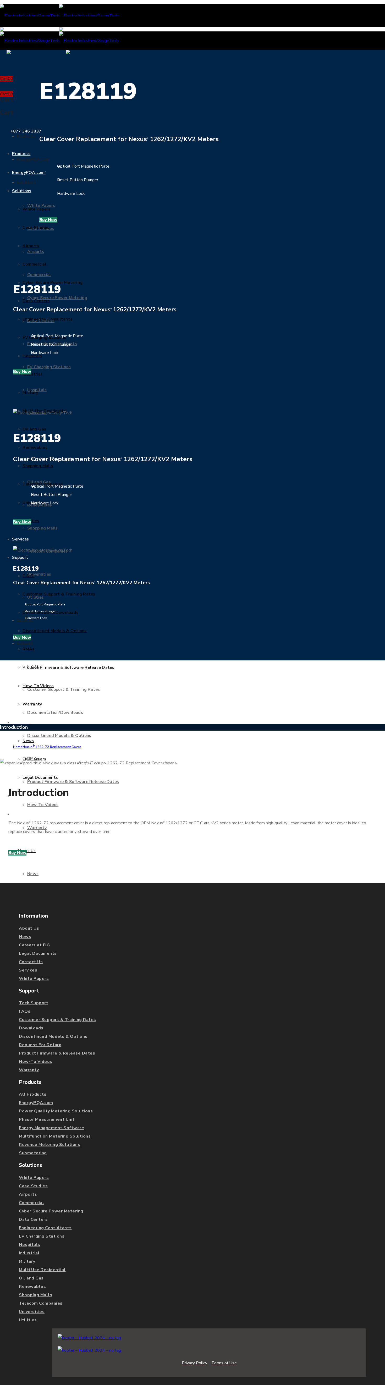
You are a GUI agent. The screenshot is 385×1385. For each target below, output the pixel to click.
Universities (32, 1312)
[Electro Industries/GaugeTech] (59, 16)
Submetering (33, 1153)
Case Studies (33, 1186)
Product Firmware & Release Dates (57, 1053)
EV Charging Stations (41, 1236)
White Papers (34, 978)
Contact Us (31, 962)
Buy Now (48, 220)
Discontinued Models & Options (53, 1036)
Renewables (32, 1286)
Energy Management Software (51, 1128)
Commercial (31, 1203)
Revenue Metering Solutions (49, 1144)
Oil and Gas (31, 1278)
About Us (29, 928)
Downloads (31, 1028)
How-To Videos (35, 1061)
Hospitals (29, 1245)
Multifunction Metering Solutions (55, 1136)
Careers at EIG (34, 945)
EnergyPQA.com (36, 1103)
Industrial (29, 1253)
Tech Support (33, 1003)
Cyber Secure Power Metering (51, 1211)
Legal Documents (38, 953)
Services (28, 970)
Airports (28, 1194)
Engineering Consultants (45, 1228)
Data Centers (33, 1219)
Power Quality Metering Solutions (56, 1111)
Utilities (28, 1320)
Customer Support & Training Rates (57, 1020)
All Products (32, 1094)
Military (27, 1261)
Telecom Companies (41, 1303)
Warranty (29, 1070)
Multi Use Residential (42, 1270)
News (25, 937)
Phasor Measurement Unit (47, 1119)
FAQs (24, 1011)
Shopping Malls (35, 1295)
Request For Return (40, 1045)
